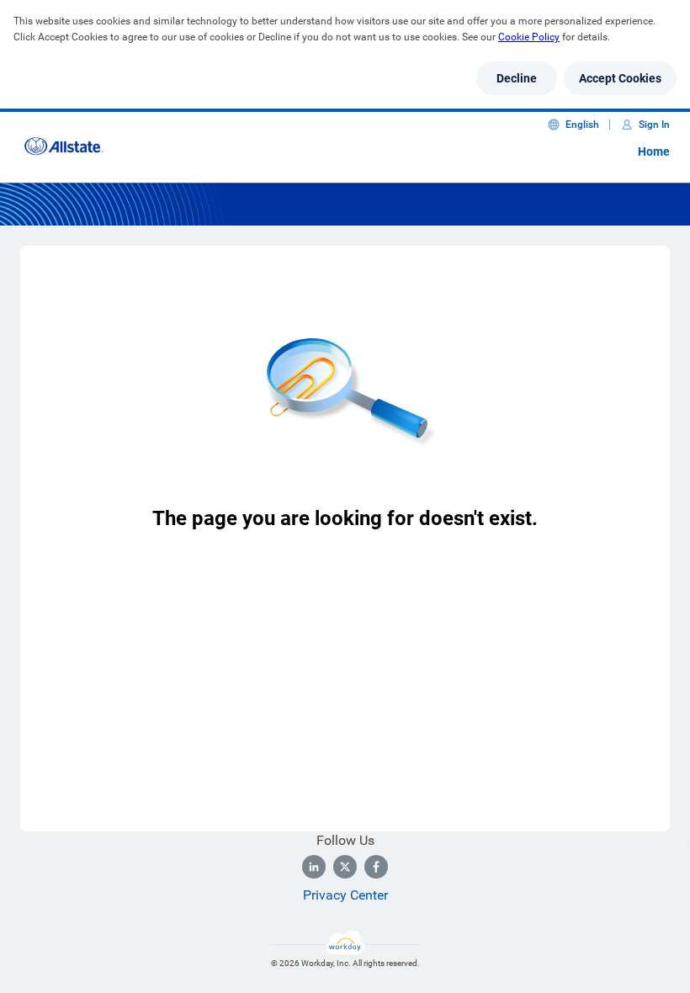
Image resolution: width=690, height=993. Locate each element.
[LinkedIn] (314, 867)
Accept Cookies (620, 78)
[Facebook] (376, 867)
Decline (516, 78)
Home (654, 151)
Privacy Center (345, 895)
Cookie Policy (529, 37)
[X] (345, 867)
